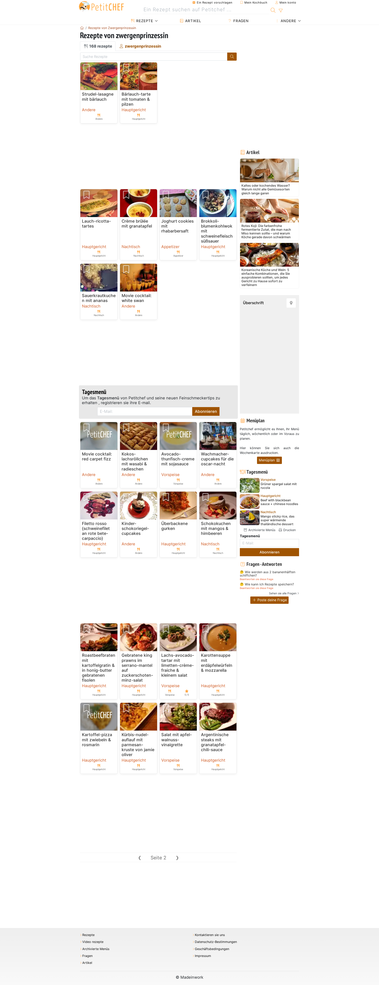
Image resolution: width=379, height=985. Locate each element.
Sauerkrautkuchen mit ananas (99, 298)
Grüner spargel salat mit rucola (279, 486)
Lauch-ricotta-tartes (96, 224)
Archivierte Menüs (261, 530)
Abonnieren (206, 411)
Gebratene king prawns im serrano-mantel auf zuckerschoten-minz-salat (137, 668)
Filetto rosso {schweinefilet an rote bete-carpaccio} (96, 531)
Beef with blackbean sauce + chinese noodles (279, 502)
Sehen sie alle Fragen (282, 593)
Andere (288, 21)
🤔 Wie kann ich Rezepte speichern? (267, 584)
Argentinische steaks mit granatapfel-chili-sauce (215, 742)
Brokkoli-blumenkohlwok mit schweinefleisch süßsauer (217, 231)
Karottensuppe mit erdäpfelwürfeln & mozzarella (216, 663)
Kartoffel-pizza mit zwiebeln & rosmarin (97, 739)
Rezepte (144, 21)
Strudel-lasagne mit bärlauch (98, 97)
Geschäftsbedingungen (212, 949)
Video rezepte (92, 942)
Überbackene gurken (174, 526)
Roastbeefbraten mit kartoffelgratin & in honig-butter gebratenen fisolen (98, 668)
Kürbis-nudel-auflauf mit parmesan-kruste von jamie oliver (138, 744)
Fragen (240, 21)
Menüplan (267, 460)
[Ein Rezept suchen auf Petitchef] (273, 9)
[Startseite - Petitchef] (82, 28)
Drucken (289, 530)
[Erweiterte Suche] (280, 10)
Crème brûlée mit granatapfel (137, 224)
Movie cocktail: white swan (137, 298)
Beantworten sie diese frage (256, 579)
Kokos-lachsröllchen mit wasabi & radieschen (135, 461)
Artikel (192, 21)
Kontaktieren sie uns (210, 935)
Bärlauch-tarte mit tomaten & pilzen (136, 99)
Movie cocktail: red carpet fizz (97, 456)
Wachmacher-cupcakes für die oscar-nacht (217, 459)
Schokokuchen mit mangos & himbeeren (216, 528)
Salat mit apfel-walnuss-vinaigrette (176, 739)
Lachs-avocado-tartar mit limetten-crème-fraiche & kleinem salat (177, 665)
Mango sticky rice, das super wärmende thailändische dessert (278, 520)
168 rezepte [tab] (100, 46)
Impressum (203, 956)
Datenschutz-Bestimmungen (216, 942)
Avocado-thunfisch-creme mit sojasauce (177, 459)
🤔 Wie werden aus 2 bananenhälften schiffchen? (267, 573)
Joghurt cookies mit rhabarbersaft (177, 226)
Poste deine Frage (271, 600)
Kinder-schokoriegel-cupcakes (135, 528)
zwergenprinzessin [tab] (142, 46)
